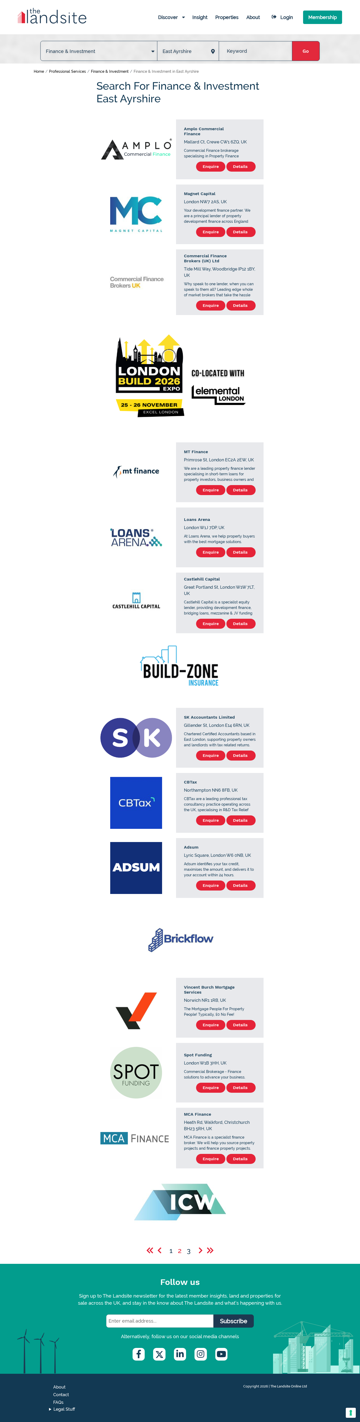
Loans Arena (197, 519)
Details (241, 166)
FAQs (58, 1402)
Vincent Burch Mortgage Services (209, 990)
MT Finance (196, 451)
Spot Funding (198, 1054)
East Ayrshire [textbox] (177, 51)
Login (286, 17)
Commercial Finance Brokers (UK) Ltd (205, 258)
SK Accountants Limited (209, 717)
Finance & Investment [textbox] (70, 51)
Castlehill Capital (202, 579)
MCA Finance (197, 1114)
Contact (61, 1394)
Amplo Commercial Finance (204, 131)
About (59, 1387)
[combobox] (99, 46)
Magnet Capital (199, 193)
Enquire (211, 166)
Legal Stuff (64, 1409)
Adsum (191, 847)
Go (306, 51)
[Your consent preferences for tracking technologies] (351, 1413)
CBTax (190, 782)
